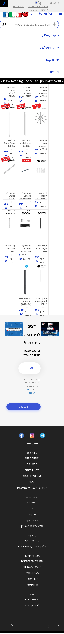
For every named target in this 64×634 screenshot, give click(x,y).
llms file (10, 625)
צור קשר (32, 514)
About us (33, 9)
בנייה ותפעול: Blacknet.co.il (53, 626)
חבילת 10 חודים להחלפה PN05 (27, 92)
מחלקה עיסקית (32, 458)
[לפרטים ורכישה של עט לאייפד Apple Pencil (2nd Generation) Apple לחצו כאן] (25, 124)
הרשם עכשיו (23, 406)
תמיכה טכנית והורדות (38, 6)
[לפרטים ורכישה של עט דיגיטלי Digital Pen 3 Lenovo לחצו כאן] (25, 177)
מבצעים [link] (32, 535)
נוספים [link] (32, 594)
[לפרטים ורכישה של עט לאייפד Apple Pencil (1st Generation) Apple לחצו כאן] (9, 124)
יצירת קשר (52, 59)
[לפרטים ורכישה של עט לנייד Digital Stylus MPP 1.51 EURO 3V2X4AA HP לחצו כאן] (25, 282)
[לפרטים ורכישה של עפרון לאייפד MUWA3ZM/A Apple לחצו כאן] (41, 282)
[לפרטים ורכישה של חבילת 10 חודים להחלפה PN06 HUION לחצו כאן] (41, 124)
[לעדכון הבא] (1, 81)
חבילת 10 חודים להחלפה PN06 (42, 144)
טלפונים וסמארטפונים (32, 561)
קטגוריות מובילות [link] (32, 556)
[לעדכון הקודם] (62, 81)
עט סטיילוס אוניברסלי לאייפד (10, 248)
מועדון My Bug (49, 35)
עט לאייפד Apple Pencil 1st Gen (9, 143)
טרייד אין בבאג (32, 605)
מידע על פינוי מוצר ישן (32, 526)
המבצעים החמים (32, 540)
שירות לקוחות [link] (32, 497)
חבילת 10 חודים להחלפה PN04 (42, 92)
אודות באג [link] (32, 453)
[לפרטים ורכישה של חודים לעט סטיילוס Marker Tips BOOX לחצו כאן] (25, 230)
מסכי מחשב (32, 579)
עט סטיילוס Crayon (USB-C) (10, 196)
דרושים (44, 9)
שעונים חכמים (32, 573)
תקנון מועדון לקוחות (32, 476)
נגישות (32, 482)
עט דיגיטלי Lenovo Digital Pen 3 (25, 197)
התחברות (54, 2)
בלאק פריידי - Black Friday (32, 546)
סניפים (54, 72)
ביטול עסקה (18, 6)
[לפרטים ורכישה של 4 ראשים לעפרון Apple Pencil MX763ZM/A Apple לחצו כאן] (41, 177)
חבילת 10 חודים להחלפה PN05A (11, 92)
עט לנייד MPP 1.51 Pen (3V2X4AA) (25, 301)
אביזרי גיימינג (32, 585)
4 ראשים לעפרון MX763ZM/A (41, 196)
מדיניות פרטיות (32, 470)
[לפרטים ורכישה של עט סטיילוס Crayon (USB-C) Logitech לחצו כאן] (9, 177)
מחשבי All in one (32, 567)
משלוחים (32, 502)
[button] (42, 99)
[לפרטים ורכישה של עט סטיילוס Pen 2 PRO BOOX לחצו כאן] (41, 230)
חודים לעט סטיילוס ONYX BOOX (25, 248)
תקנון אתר (32, 464)
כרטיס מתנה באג (32, 599)
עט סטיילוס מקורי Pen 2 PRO (41, 248)
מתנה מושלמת (49, 47)
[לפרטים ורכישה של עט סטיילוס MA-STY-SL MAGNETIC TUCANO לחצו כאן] (9, 230)
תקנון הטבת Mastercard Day (32, 488)
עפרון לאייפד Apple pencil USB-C (41, 301)
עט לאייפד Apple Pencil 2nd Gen (25, 143)
